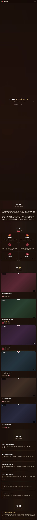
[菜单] (35, 1)
